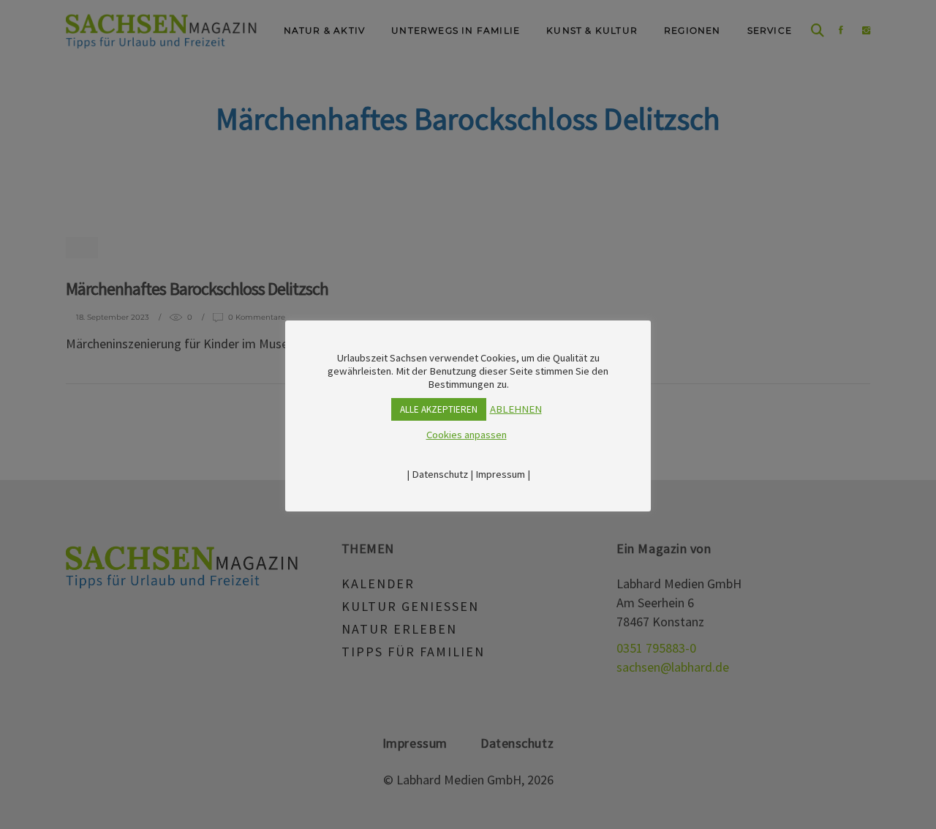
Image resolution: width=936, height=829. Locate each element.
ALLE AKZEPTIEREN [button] (439, 409)
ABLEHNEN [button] (516, 409)
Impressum (500, 474)
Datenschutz (440, 474)
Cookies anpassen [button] (466, 434)
